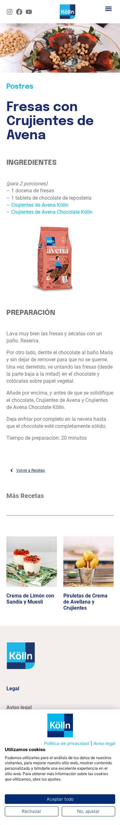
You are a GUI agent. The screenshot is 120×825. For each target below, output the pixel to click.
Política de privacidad (66, 743)
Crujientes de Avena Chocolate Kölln (51, 212)
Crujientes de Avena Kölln (39, 205)
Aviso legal (104, 743)
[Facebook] (19, 12)
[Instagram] (9, 12)
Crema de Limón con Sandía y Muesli (30, 599)
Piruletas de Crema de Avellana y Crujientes (85, 602)
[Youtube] (29, 12)
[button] (108, 8)
